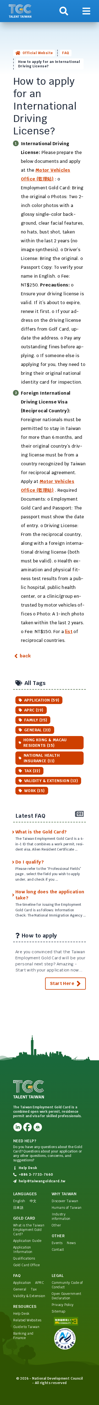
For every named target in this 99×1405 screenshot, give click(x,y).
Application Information (22, 1249)
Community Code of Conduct (67, 1285)
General (19, 1289)
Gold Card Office (26, 1265)
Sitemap (58, 1311)
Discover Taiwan (65, 1201)
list (68, 631)
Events (57, 1243)
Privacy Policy (63, 1305)
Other (56, 1225)
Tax (34, 1289)
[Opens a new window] (17, 1127)
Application (22, 1283)
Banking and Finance (23, 1335)
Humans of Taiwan (66, 1207)
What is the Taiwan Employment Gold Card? (28, 1229)
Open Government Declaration (66, 1296)
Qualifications (24, 1258)
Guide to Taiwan (26, 1327)
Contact (58, 1249)
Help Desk (21, 1313)
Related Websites (27, 1320)
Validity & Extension (29, 1296)
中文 (33, 1201)
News (71, 1243)
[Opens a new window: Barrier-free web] (69, 1321)
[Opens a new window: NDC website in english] (69, 1339)
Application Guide (27, 1241)
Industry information (61, 1216)
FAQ (65, 53)
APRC (39, 1283)
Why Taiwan (64, 1193)
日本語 (18, 1207)
